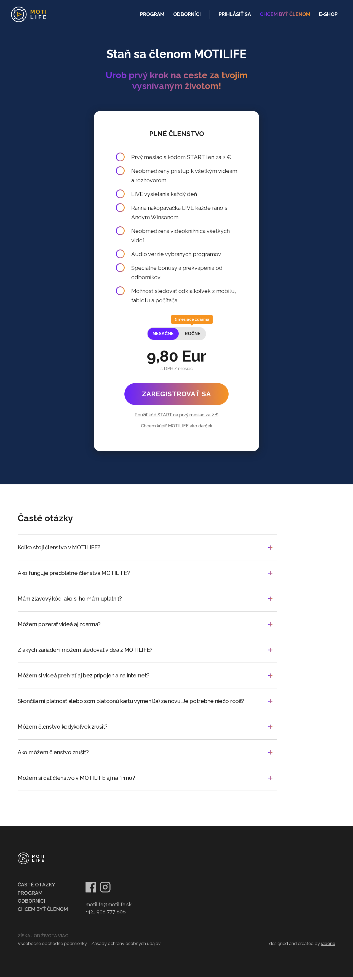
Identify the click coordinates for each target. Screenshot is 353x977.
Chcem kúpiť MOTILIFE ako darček (176, 425)
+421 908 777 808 (105, 911)
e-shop (328, 14)
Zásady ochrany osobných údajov (126, 943)
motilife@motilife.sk (108, 904)
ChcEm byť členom (285, 14)
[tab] (163, 333)
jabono (328, 943)
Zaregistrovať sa (176, 394)
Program (152, 14)
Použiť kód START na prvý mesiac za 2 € (176, 414)
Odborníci (187, 14)
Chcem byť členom (43, 909)
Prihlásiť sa (235, 14)
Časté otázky (36, 885)
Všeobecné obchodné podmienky (52, 943)
